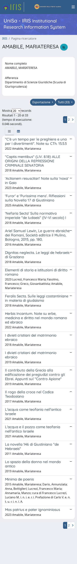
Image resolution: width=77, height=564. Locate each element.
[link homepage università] (47, 7)
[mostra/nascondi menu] (73, 7)
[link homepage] (13, 7)
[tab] (9, 131)
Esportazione (41, 102)
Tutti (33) (64, 102)
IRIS (4, 38)
